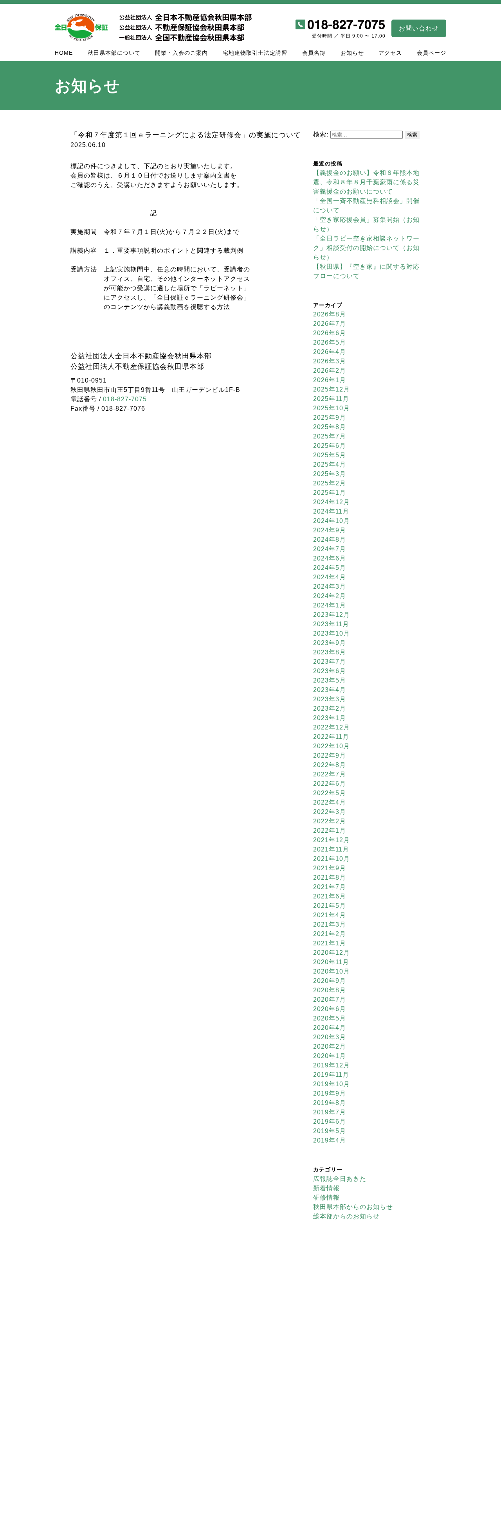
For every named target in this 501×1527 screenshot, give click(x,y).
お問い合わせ (419, 28)
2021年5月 (329, 905)
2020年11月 (331, 962)
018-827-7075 (125, 399)
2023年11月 (331, 624)
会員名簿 (314, 53)
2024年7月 (329, 549)
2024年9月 (329, 530)
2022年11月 (331, 736)
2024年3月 (329, 586)
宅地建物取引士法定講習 (255, 53)
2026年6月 (329, 333)
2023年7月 (329, 661)
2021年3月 (329, 924)
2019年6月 (329, 1121)
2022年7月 (329, 774)
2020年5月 (329, 1018)
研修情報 (326, 1197)
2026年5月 (329, 342)
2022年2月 (329, 821)
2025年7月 (329, 436)
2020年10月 (331, 971)
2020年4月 (329, 1027)
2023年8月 (329, 652)
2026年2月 (329, 370)
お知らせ (352, 53)
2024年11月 (331, 511)
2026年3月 (329, 361)
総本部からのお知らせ (346, 1216)
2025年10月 (331, 408)
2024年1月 (329, 605)
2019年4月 (329, 1140)
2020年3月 (329, 1037)
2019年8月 (329, 1102)
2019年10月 (331, 1084)
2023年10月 (331, 633)
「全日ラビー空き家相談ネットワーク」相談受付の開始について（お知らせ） (366, 247)
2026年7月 (329, 323)
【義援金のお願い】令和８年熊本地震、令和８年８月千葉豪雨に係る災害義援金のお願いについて (366, 182)
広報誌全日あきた (339, 1178)
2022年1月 (329, 830)
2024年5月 (329, 567)
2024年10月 (331, 520)
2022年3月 (329, 811)
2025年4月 (329, 464)
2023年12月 (331, 614)
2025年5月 (329, 455)
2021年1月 (329, 943)
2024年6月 (329, 558)
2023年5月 (329, 680)
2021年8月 (329, 877)
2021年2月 (329, 934)
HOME (64, 53)
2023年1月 (329, 718)
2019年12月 (331, 1065)
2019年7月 (329, 1112)
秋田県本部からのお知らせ (353, 1207)
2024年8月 (329, 539)
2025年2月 (329, 483)
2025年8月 (329, 427)
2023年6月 (329, 671)
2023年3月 (329, 699)
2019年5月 (329, 1131)
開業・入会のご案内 (181, 53)
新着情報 (326, 1188)
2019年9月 (329, 1093)
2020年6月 (329, 1009)
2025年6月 (329, 445)
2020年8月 (329, 990)
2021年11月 (331, 849)
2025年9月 (329, 417)
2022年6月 (329, 783)
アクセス (390, 53)
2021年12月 (331, 840)
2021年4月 (329, 915)
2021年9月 (329, 868)
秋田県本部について (114, 53)
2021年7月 (329, 887)
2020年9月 (329, 980)
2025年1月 (329, 492)
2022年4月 (329, 802)
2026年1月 (329, 380)
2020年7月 (329, 999)
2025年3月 (329, 474)
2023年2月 (329, 708)
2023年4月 (329, 689)
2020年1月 (329, 1056)
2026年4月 (329, 352)
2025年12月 (331, 389)
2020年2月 (329, 1046)
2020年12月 (331, 952)
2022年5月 (329, 793)
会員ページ (431, 53)
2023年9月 (329, 643)
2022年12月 (331, 727)
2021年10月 (331, 858)
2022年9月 (329, 755)
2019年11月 (331, 1074)
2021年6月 (329, 896)
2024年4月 (329, 577)
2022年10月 (331, 746)
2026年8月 (329, 314)
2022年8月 (329, 765)
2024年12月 (331, 502)
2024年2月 (329, 596)
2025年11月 (331, 398)
